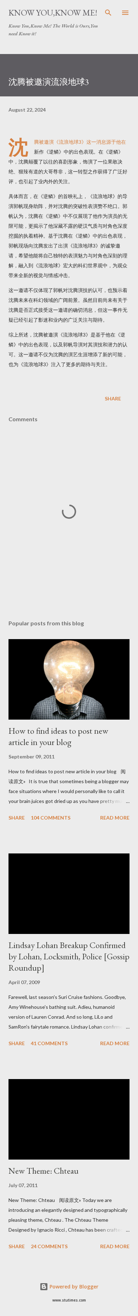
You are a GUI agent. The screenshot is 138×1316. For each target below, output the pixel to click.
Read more (115, 818)
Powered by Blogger (73, 1286)
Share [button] (113, 398)
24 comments (49, 1246)
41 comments (49, 1043)
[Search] (108, 12)
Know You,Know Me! (52, 12)
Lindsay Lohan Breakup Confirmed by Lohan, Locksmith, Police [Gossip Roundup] (69, 956)
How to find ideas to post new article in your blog (58, 736)
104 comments (50, 818)
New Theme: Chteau (43, 1170)
